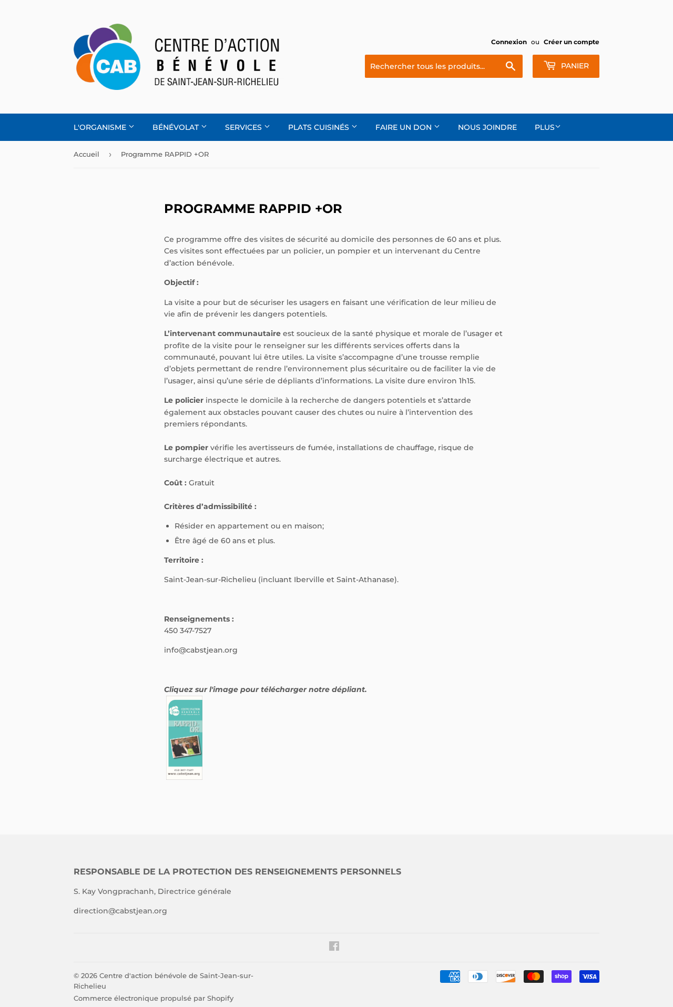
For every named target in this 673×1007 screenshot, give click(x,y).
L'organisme (101, 127)
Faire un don (404, 127)
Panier (574, 65)
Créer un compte (571, 42)
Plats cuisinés (319, 127)
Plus (545, 127)
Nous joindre (487, 127)
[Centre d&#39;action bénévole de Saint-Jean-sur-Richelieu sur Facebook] (334, 947)
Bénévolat (176, 127)
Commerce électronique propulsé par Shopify (153, 998)
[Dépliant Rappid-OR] (184, 777)
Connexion (509, 42)
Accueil (86, 154)
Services (244, 127)
